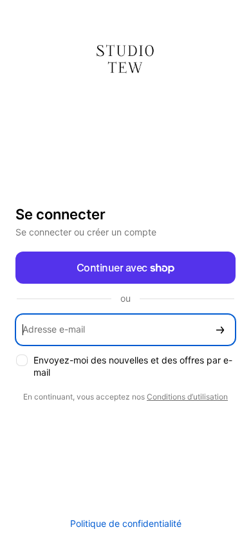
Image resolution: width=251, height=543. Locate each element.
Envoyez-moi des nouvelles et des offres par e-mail (132, 366)
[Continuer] (220, 329)
